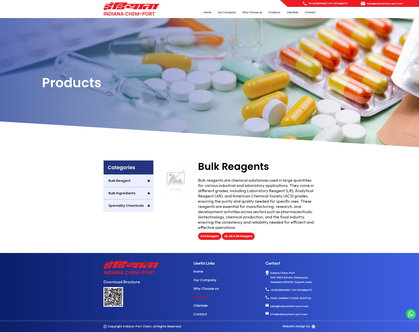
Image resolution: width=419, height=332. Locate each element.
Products (274, 12)
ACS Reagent (209, 236)
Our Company (227, 12)
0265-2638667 (280, 298)
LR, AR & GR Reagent (238, 236)
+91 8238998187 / (318, 3)
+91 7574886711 (338, 3)
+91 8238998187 (280, 290)
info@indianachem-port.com (288, 314)
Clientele (292, 12)
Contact (310, 12)
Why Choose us (252, 12)
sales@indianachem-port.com (385, 3)
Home (207, 12)
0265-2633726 (301, 298)
